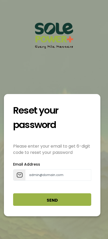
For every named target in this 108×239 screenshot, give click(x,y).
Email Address (26, 164)
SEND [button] (52, 200)
